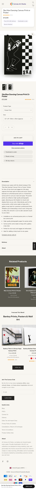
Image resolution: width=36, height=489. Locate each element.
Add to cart (18, 138)
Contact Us (5, 414)
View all (18, 367)
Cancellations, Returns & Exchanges (12, 427)
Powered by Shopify (25, 472)
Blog (3, 408)
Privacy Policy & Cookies (9, 424)
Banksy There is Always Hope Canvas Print (12, 349)
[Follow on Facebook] (3, 461)
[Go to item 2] (10, 87)
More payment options (18, 148)
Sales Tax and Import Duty (9, 420)
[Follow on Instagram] (7, 461)
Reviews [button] (34, 246)
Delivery (4, 417)
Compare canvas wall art (9, 235)
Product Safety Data (7, 433)
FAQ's (3, 411)
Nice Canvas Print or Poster (12, 290)
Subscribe (8, 398)
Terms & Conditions (7, 430)
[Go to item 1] (4, 87)
